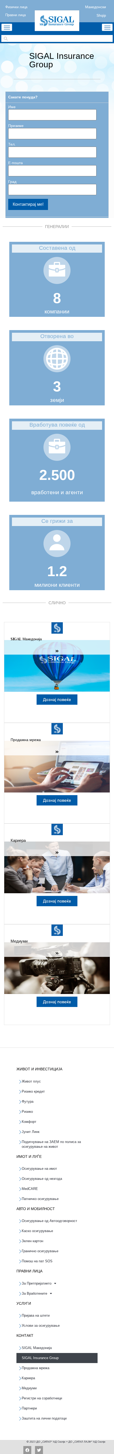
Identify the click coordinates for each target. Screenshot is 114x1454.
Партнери (29, 1408)
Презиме (16, 126)
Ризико (27, 1112)
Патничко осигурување (40, 1199)
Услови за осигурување (41, 1326)
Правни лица (15, 14)
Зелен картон (32, 1241)
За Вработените (34, 1293)
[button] (6, 27)
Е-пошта (15, 163)
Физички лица (16, 6)
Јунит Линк (31, 1132)
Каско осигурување (37, 1231)
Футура (27, 1101)
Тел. (11, 145)
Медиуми (29, 1388)
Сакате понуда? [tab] (23, 97)
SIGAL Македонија (37, 1348)
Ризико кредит (33, 1091)
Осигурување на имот (39, 1169)
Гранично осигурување (40, 1251)
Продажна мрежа (35, 1368)
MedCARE (30, 1189)
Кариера (28, 1378)
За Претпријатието (36, 1283)
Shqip (101, 14)
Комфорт (29, 1122)
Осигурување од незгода (42, 1179)
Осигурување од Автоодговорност (49, 1221)
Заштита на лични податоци (44, 1418)
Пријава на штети (36, 1315)
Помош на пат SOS (37, 1261)
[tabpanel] (57, 159)
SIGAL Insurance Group (40, 1358)
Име (12, 107)
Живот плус (31, 1081)
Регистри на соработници (42, 1398)
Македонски (95, 6)
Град (12, 182)
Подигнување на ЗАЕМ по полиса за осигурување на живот (51, 1144)
